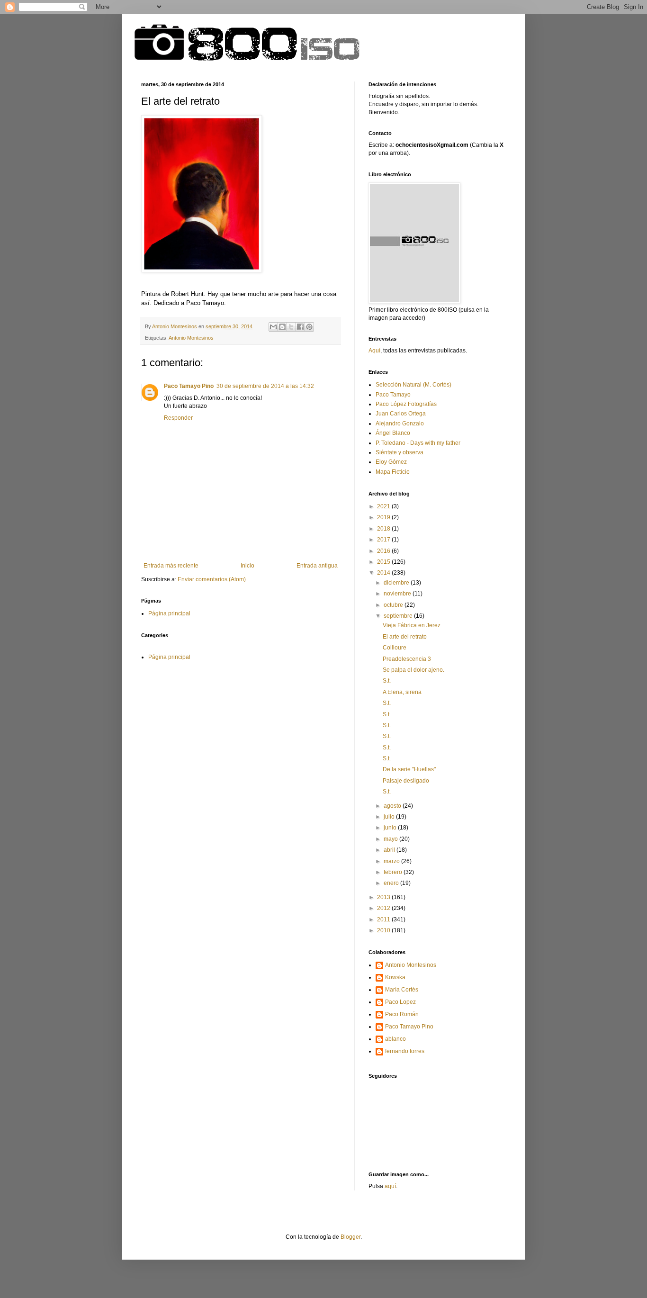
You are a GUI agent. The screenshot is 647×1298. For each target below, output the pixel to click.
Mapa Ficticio (393, 472)
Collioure (394, 647)
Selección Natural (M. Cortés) (413, 384)
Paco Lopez (400, 1002)
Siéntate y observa (399, 452)
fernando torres (404, 1051)
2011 (384, 919)
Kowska (395, 977)
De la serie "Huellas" (409, 769)
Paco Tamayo (393, 394)
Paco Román (402, 1014)
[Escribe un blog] (282, 327)
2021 (384, 506)
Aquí (374, 350)
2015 (384, 562)
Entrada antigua (317, 565)
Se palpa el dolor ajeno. (413, 670)
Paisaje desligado (406, 780)
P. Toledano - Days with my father (418, 443)
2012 (384, 908)
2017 (384, 539)
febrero (394, 872)
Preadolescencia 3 (407, 659)
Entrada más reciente (171, 565)
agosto (393, 805)
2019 (384, 517)
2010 (384, 930)
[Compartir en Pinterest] (309, 327)
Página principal (169, 613)
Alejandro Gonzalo (400, 423)
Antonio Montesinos (191, 338)
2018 (384, 528)
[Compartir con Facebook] (300, 327)
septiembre (399, 616)
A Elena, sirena (402, 692)
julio (390, 816)
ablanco (395, 1039)
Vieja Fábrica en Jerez (411, 625)
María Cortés (401, 989)
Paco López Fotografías (406, 404)
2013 (384, 897)
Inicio (247, 565)
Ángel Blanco (393, 433)
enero (392, 883)
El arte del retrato (405, 636)
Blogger (350, 1237)
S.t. (387, 680)
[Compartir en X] (291, 327)
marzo (392, 861)
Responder (178, 418)
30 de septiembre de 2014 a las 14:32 (265, 386)
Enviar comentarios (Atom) (212, 579)
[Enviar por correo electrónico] (273, 327)
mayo (391, 839)
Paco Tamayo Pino (189, 386)
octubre (394, 605)
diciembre (397, 582)
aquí (390, 1186)
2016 (384, 551)
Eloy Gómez (391, 462)
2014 (384, 572)
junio (391, 827)
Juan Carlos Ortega (401, 413)
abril (390, 850)
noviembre (398, 593)
